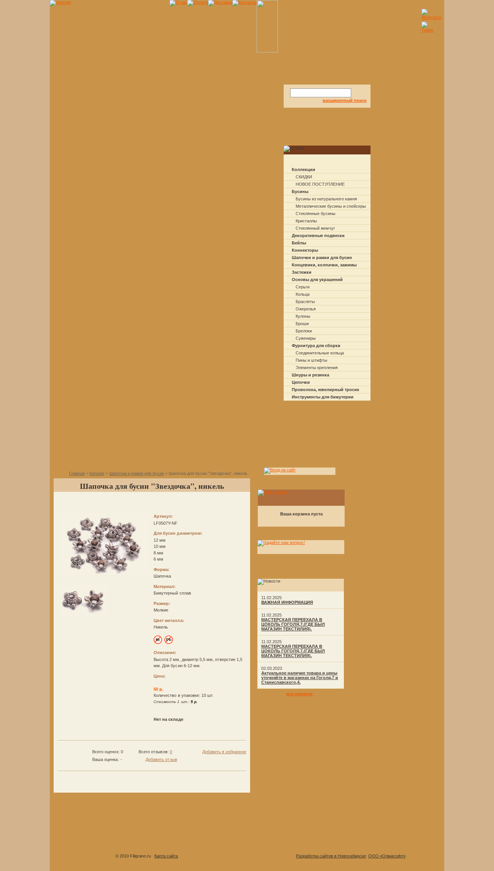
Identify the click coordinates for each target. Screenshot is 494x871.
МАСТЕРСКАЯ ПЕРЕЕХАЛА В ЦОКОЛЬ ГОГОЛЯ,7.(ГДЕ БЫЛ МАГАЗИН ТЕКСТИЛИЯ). (293, 624)
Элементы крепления (317, 367)
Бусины (300, 191)
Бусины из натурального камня (326, 199)
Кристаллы (306, 221)
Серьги (303, 287)
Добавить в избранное (224, 751)
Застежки (301, 272)
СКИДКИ (304, 177)
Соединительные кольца (320, 353)
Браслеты (305, 301)
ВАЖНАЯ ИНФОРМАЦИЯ (287, 602)
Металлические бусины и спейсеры (331, 206)
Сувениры (306, 338)
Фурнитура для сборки (316, 345)
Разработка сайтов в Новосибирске (331, 856)
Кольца (303, 294)
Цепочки (301, 382)
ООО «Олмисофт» (387, 856)
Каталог (97, 473)
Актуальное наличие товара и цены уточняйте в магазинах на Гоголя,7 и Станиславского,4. (299, 678)
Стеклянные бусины (315, 213)
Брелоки (304, 331)
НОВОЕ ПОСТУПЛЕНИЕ (320, 184)
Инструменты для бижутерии (323, 397)
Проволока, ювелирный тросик (325, 389)
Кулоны (303, 316)
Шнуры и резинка (310, 375)
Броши (302, 323)
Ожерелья (306, 309)
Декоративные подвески (318, 235)
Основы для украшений (317, 279)
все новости (299, 693)
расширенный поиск (345, 100)
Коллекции (303, 169)
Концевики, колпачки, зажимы (324, 265)
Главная (77, 473)
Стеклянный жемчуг (315, 228)
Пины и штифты (311, 360)
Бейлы (299, 243)
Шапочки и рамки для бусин (322, 257)
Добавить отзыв (161, 759)
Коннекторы (305, 250)
